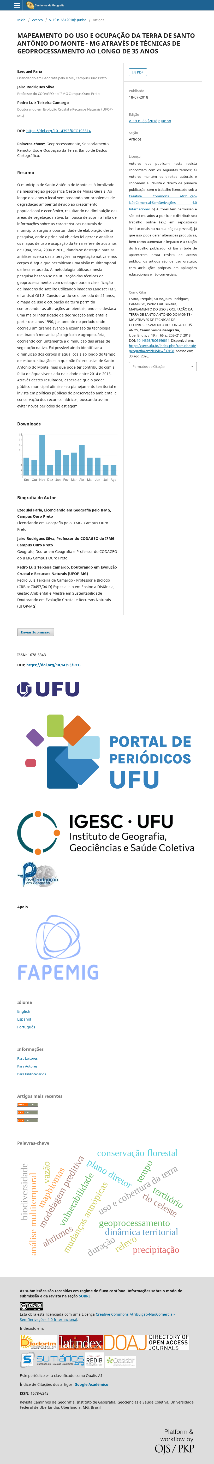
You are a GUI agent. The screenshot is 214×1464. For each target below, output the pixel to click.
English (23, 1011)
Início (21, 19)
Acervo (37, 19)
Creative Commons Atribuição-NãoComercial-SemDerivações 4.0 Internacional (163, 202)
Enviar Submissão (35, 632)
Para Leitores (27, 1058)
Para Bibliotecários (31, 1074)
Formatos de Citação (149, 366)
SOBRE (85, 1296)
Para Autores (27, 1066)
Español (24, 1019)
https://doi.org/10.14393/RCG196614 (58, 130)
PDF (139, 72)
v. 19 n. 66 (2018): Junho (67, 19)
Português (26, 1026)
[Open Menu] (17, 5)
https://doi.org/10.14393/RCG (53, 664)
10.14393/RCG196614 (153, 340)
